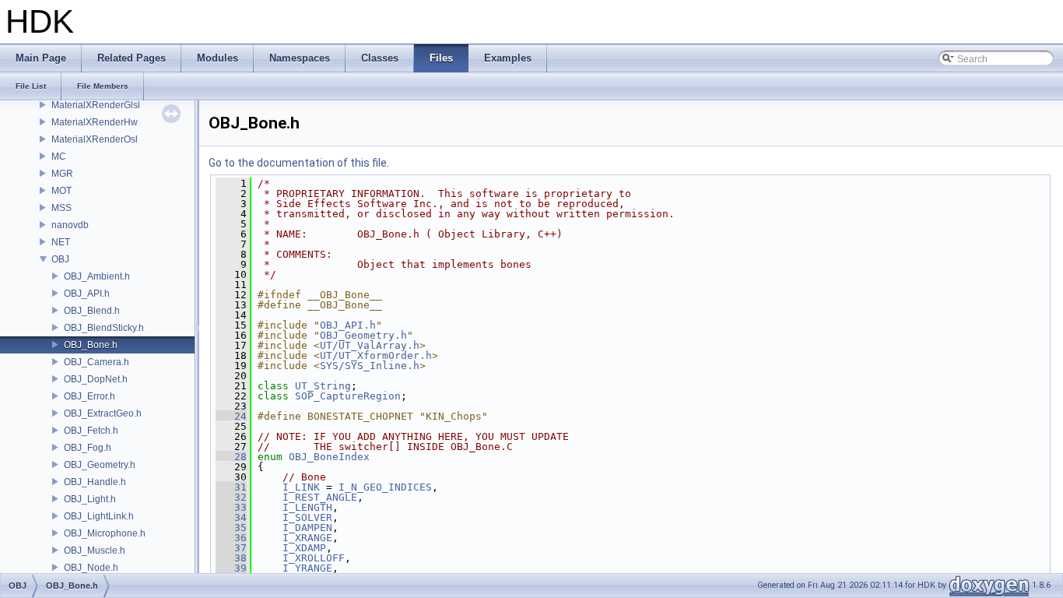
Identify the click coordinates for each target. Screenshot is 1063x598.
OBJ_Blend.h (92, 310)
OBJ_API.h (87, 293)
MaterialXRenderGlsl (95, 105)
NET (60, 242)
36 (231, 537)
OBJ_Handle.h (95, 482)
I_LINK (301, 487)
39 (231, 568)
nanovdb (70, 225)
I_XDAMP (304, 548)
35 (231, 527)
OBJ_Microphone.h (105, 533)
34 (231, 517)
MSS (61, 207)
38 (231, 558)
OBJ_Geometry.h (99, 464)
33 (231, 507)
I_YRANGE (307, 568)
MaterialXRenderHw (94, 122)
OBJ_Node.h (91, 567)
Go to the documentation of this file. (299, 163)
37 (231, 548)
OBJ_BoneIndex (329, 457)
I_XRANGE (307, 537)
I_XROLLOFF (313, 558)
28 (231, 457)
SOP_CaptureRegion (348, 396)
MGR (62, 173)
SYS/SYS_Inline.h (369, 365)
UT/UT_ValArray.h (369, 345)
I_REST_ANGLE (319, 497)
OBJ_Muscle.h (94, 550)
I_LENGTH (307, 507)
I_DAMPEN (307, 527)
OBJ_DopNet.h (96, 379)
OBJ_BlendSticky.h (104, 327)
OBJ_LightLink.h (99, 516)
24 (231, 416)
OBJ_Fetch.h (91, 430)
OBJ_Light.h (90, 499)
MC (58, 156)
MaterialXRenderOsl (94, 139)
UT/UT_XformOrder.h (376, 355)
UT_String (323, 386)
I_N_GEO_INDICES (385, 487)
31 (231, 487)
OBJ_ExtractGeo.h (103, 413)
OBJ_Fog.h (87, 447)
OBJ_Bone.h (91, 344)
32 (231, 497)
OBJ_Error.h (89, 396)
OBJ (60, 259)
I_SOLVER (307, 517)
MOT (61, 190)
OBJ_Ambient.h (97, 276)
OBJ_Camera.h (96, 362)
